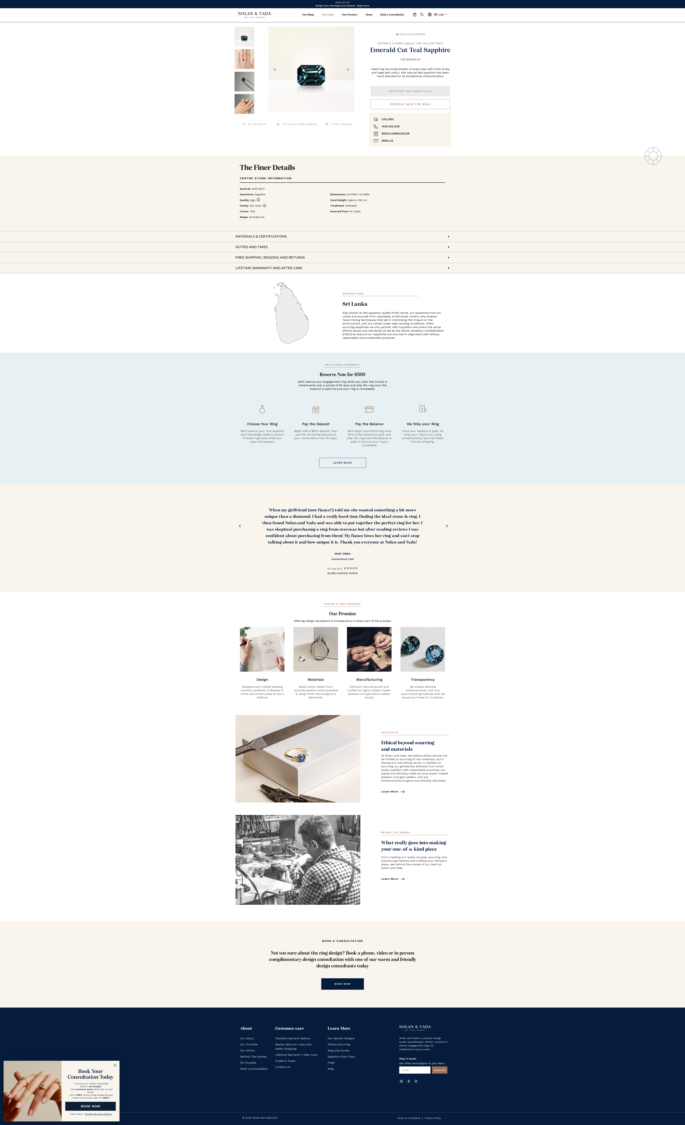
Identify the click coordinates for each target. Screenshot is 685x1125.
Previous (239, 526)
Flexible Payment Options (292, 1038)
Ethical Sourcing (339, 1044)
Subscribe (440, 1070)
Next (446, 526)
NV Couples (248, 1062)
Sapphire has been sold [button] (410, 91)
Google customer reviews (342, 559)
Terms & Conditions (408, 1118)
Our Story (246, 1038)
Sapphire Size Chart (341, 1056)
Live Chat (388, 119)
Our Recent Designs (341, 1038)
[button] (420, 15)
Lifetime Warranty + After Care (296, 1054)
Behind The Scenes (253, 1056)
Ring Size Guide (338, 1050)
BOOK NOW (90, 1106)
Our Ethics (247, 1050)
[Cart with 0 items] (414, 14)
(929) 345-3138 (391, 126)
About (368, 14)
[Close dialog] (115, 1065)
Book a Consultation (392, 14)
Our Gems (328, 14)
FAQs (331, 1062)
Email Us (387, 140)
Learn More (342, 462)
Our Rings (308, 14)
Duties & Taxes (285, 1061)
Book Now (342, 984)
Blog (331, 1068)
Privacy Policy (433, 1118)
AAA (255, 200)
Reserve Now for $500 (410, 104)
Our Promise (349, 14)
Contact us (282, 1067)
